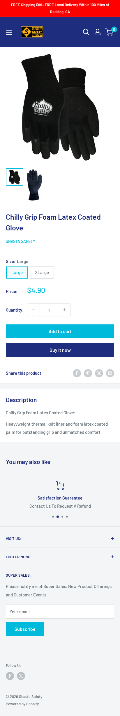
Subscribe (25, 629)
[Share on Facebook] (77, 373)
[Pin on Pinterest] (88, 373)
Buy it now (60, 350)
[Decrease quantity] (33, 310)
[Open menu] (9, 32)
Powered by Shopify (22, 703)
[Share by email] (110, 373)
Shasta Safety (20, 241)
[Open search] (86, 32)
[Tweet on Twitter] (99, 373)
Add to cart (60, 331)
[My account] (97, 32)
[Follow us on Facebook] (10, 676)
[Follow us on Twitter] (21, 676)
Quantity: (15, 309)
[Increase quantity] (64, 310)
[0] (109, 32)
